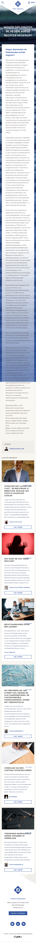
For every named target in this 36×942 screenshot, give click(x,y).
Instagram (24, 924)
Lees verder (18, 527)
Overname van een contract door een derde (18, 769)
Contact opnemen (18, 913)
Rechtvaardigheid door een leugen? (17, 625)
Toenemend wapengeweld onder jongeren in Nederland (17, 836)
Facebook (12, 924)
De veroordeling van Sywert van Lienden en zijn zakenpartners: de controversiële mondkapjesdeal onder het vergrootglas (16, 696)
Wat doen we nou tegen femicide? (16, 560)
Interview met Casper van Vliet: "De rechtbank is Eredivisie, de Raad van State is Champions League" (17, 491)
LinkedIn (18, 924)
